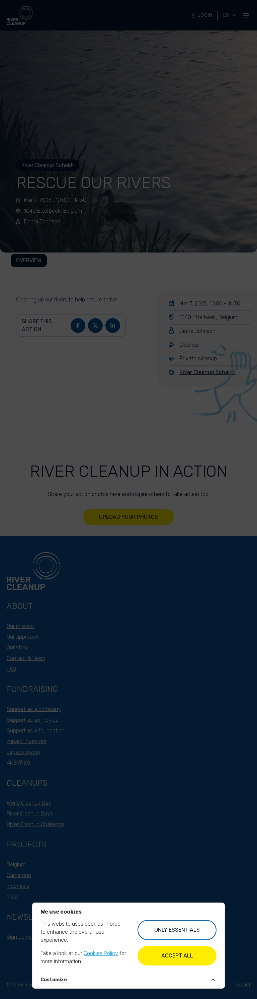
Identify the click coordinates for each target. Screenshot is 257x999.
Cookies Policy (101, 953)
